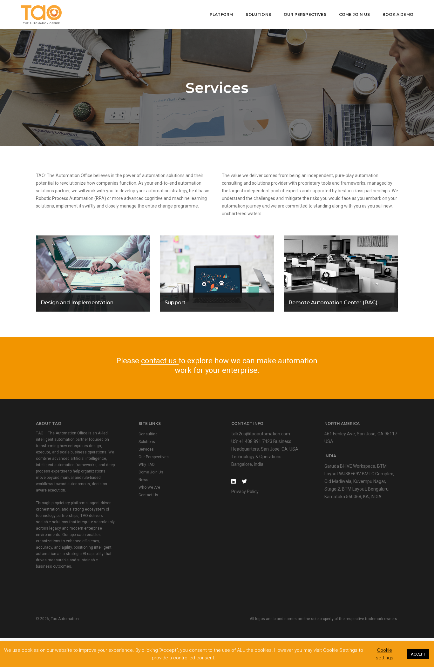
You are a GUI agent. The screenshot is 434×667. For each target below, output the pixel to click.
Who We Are (149, 487)
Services (146, 449)
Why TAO (147, 464)
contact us (160, 360)
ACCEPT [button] (418, 654)
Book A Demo (398, 14)
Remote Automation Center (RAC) (332, 303)
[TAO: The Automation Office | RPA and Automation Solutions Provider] (41, 14)
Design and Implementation (77, 303)
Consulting (148, 434)
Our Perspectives (305, 14)
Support (175, 303)
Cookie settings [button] (384, 654)
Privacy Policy (245, 491)
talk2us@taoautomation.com (260, 433)
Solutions (258, 14)
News (143, 480)
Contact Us (148, 495)
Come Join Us (354, 14)
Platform (221, 14)
